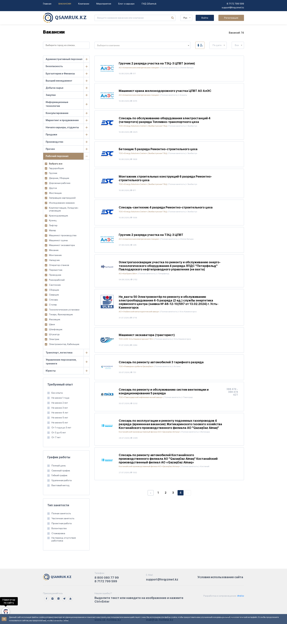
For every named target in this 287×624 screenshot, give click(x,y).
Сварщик (54, 294)
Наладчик (54, 260)
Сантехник (55, 285)
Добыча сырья (54, 88)
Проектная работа (61, 523)
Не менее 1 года (60, 397)
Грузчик (53, 173)
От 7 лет (56, 437)
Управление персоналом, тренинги (61, 361)
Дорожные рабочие (59, 183)
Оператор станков (59, 265)
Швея (52, 324)
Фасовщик (54, 319)
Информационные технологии (57, 104)
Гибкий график (59, 475)
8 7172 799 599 (235, 3)
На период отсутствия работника (63, 539)
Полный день (58, 465)
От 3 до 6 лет (58, 432)
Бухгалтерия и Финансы (60, 73)
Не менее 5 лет (59, 417)
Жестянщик (55, 193)
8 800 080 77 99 (107, 577)
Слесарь (53, 299)
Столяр (53, 304)
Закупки (51, 95)
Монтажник (55, 255)
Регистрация (231, 17)
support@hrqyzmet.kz (233, 7)
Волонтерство (59, 528)
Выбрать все (55, 163)
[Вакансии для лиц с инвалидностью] (199, 45)
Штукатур (54, 334)
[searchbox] (66, 45)
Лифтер (53, 225)
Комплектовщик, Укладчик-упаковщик (64, 209)
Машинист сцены (58, 240)
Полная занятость (61, 513)
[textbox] (142, 45)
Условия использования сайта (220, 577)
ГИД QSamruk (149, 3)
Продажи (51, 134)
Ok (4, 619)
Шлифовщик (55, 329)
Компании (83, 3)
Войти (204, 17)
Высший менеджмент (59, 80)
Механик (54, 250)
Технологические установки (64, 309)
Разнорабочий (57, 280)
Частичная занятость (62, 518)
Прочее (50, 149)
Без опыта (57, 392)
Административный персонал (64, 59)
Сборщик (54, 289)
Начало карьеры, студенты (62, 127)
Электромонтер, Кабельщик (64, 344)
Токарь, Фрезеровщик (61, 314)
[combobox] (66, 45)
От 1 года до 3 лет (61, 427)
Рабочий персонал (57, 156)
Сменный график (60, 470)
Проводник (55, 275)
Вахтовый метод (60, 485)
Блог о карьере (126, 3)
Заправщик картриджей (62, 197)
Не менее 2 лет (59, 402)
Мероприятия (103, 3)
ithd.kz (240, 595)
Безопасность (54, 66)
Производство (54, 142)
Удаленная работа (61, 480)
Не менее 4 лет (59, 412)
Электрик (54, 339)
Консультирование (57, 113)
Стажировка (58, 533)
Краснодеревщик (58, 215)
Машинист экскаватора (62, 245)
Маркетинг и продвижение (62, 120)
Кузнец (53, 220)
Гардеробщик (56, 168)
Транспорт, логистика (59, 352)
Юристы (51, 370)
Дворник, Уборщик (59, 178)
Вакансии (64, 3)
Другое (53, 188)
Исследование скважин (62, 202)
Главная (47, 3)
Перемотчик (55, 270)
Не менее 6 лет (59, 422)
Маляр (52, 230)
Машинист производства (62, 235)
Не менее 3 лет (59, 407)
